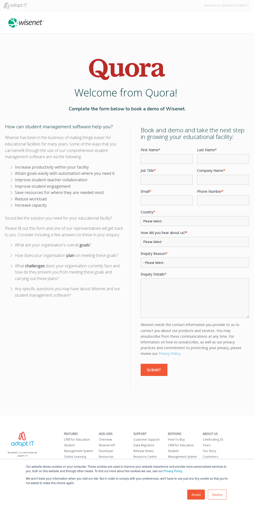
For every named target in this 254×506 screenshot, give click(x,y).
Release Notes (143, 451)
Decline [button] (217, 494)
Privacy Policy (172, 471)
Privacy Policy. (170, 353)
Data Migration (143, 445)
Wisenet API (107, 445)
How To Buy (176, 439)
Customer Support (146, 439)
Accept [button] (196, 494)
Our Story (209, 451)
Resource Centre (145, 457)
